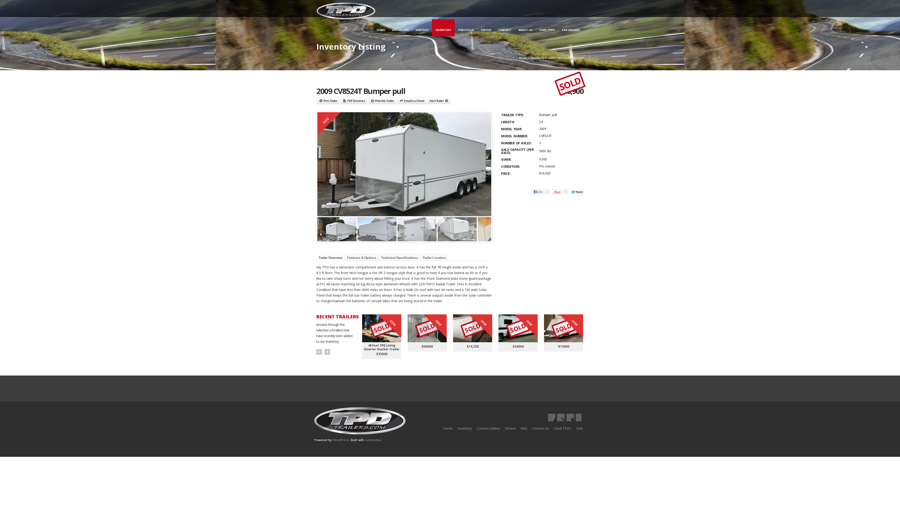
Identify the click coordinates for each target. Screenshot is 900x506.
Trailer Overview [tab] (330, 258)
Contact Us (540, 428)
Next (327, 352)
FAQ (524, 428)
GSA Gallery (571, 30)
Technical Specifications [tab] (399, 258)
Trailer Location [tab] (434, 258)
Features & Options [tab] (361, 258)
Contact (504, 30)
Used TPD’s (547, 30)
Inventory (443, 30)
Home (381, 30)
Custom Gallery (488, 428)
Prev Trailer (330, 101)
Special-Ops (400, 30)
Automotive (373, 440)
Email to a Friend (414, 101)
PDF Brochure (356, 101)
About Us (525, 30)
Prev (319, 352)
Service (486, 30)
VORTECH (422, 30)
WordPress (341, 440)
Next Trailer (437, 101)
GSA (579, 428)
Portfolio (466, 30)
